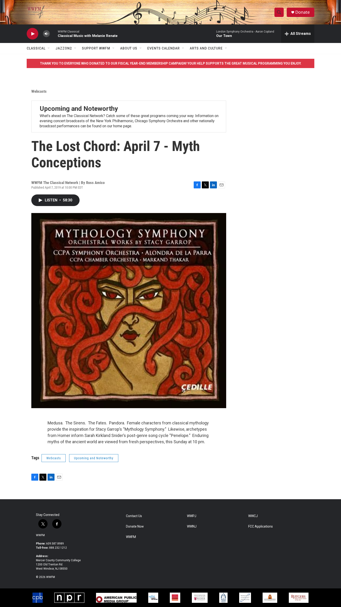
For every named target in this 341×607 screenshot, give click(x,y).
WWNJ (191, 526)
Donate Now (135, 526)
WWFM (40, 535)
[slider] (54, 33)
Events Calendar (163, 48)
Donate (302, 12)
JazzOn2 (63, 48)
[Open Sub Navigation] (49, 48)
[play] (32, 33)
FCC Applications (260, 526)
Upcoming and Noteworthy (79, 108)
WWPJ (191, 516)
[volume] (46, 34)
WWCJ (253, 516)
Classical (36, 48)
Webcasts (39, 91)
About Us (128, 48)
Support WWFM (96, 48)
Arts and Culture (206, 48)
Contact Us (134, 516)
